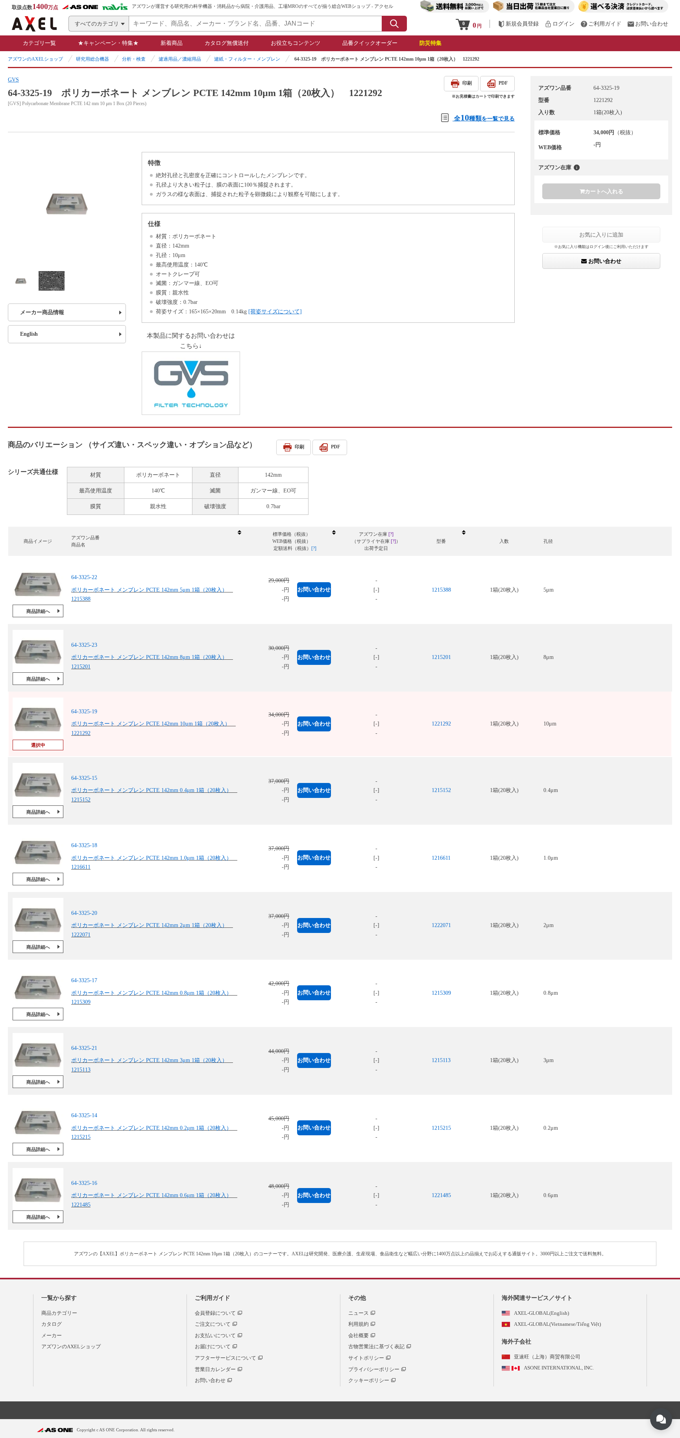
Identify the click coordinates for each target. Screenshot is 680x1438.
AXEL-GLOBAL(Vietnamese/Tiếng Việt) (557, 1324)
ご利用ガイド (212, 1298)
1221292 (441, 724)
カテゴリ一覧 (39, 43)
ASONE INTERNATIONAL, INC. (559, 1368)
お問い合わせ (604, 261)
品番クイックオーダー (369, 43)
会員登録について (215, 1313)
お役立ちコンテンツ (295, 43)
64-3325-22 (84, 577)
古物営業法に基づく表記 (376, 1346)
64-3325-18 (84, 845)
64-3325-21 (84, 1048)
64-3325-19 (84, 711)
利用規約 (358, 1324)
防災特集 (430, 43)
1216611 (441, 858)
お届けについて (213, 1346)
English (29, 334)
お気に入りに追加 (601, 234)
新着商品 (172, 43)
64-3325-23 (84, 645)
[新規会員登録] (518, 24)
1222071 (441, 925)
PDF (503, 83)
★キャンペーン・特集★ (108, 43)
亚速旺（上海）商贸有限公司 (547, 1357)
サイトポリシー (366, 1358)
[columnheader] (155, 541)
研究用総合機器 (92, 59)
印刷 (467, 83)
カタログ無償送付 (227, 43)
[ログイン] (560, 24)
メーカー (51, 1335)
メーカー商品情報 (42, 312)
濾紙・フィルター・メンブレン (247, 59)
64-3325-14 (84, 1115)
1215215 (441, 1128)
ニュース (358, 1313)
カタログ (51, 1324)
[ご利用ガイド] (600, 24)
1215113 (441, 1060)
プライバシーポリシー (373, 1369)
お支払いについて (215, 1335)
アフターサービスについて (225, 1358)
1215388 (441, 590)
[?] (577, 167)
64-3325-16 (84, 1183)
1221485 (441, 1195)
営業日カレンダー (215, 1369)
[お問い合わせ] (647, 24)
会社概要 (358, 1335)
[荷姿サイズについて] (275, 312)
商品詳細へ (38, 611)
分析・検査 (134, 59)
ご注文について (213, 1324)
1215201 (441, 657)
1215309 (441, 993)
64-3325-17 (84, 980)
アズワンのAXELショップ (35, 59)
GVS (13, 80)
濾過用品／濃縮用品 (180, 59)
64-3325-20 (84, 913)
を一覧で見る (484, 117)
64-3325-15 (84, 778)
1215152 (441, 790)
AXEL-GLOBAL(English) (541, 1313)
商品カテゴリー (59, 1313)
